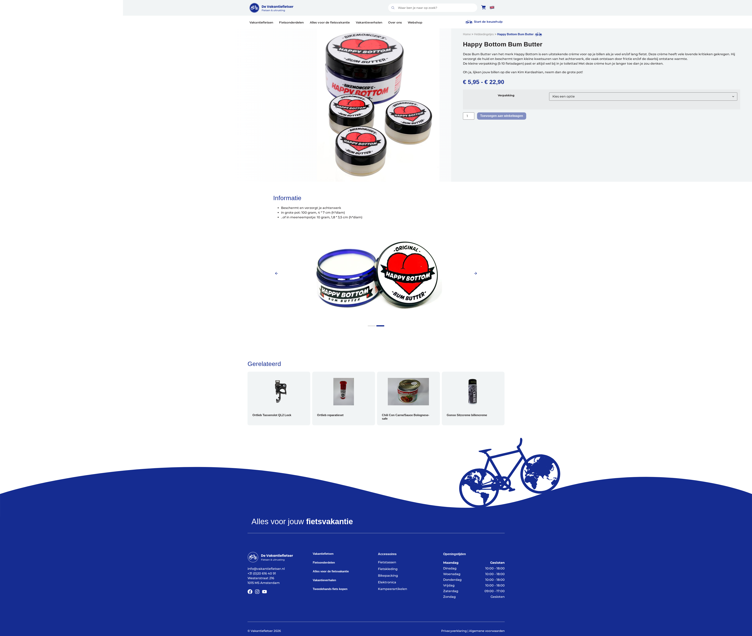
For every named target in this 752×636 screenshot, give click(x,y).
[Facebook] (250, 591)
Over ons (395, 22)
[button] (276, 273)
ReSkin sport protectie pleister (480, 415)
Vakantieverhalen (369, 22)
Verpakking (506, 95)
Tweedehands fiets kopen (330, 589)
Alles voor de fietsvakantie (330, 22)
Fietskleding (388, 569)
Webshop (415, 22)
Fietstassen (387, 562)
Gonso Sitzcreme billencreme (415, 415)
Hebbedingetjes (484, 34)
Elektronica (387, 582)
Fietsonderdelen (291, 22)
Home (467, 34)
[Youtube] (264, 591)
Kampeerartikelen (392, 589)
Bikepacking (388, 575)
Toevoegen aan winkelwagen (501, 115)
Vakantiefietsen (261, 22)
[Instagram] (257, 591)
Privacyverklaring (454, 631)
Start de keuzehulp (488, 21)
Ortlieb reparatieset (278, 415)
